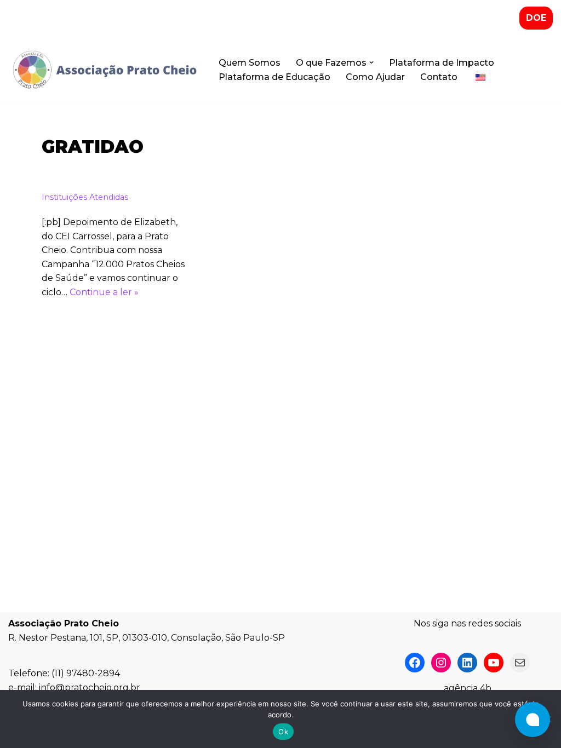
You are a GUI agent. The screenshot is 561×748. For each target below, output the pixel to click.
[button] (371, 62)
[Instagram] (441, 662)
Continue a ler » (104, 292)
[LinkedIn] (467, 662)
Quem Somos (249, 62)
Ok (283, 731)
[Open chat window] (532, 719)
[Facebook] (415, 662)
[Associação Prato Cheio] (104, 70)
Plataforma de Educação (274, 77)
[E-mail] (520, 662)
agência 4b (467, 688)
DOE (536, 18)
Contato (438, 77)
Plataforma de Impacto (441, 62)
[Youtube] (493, 662)
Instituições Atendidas (85, 197)
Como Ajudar (375, 77)
